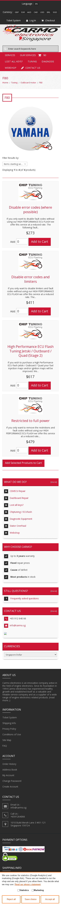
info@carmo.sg (18, 625)
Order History (9, 763)
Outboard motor (28, 82)
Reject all (11, 899)
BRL (48, 12)
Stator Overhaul (18, 525)
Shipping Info (9, 723)
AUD (29, 12)
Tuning (32, 61)
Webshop (10, 67)
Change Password (11, 780)
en (36, 4)
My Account (8, 775)
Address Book (9, 769)
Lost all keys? (14, 61)
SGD (55, 12)
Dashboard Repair (19, 497)
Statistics (24, 890)
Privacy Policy (9, 728)
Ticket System (9, 717)
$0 (44, 55)
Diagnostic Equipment (21, 518)
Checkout (50, 20)
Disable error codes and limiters (30, 279)
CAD (36, 12)
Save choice (30, 899)
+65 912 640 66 (18, 618)
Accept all (50, 899)
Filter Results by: (10, 157)
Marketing (39, 890)
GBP (17, 12)
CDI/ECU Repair (17, 491)
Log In (33, 20)
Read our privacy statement (28, 884)
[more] (53, 482)
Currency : (8, 12)
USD (42, 12)
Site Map (6, 740)
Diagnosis (48, 61)
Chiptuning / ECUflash (21, 511)
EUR (23, 12)
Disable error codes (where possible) (30, 209)
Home (5, 82)
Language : (27, 3)
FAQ (4, 745)
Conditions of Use (11, 734)
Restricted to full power (30, 420)
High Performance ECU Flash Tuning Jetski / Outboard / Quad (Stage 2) (30, 351)
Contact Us (32, 67)
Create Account (10, 786)
